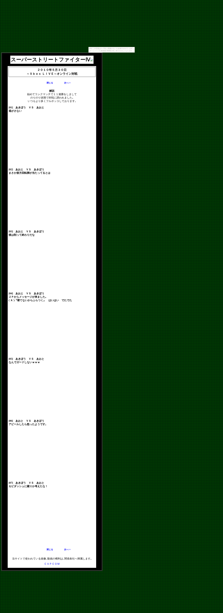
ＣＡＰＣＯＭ (52, 563)
